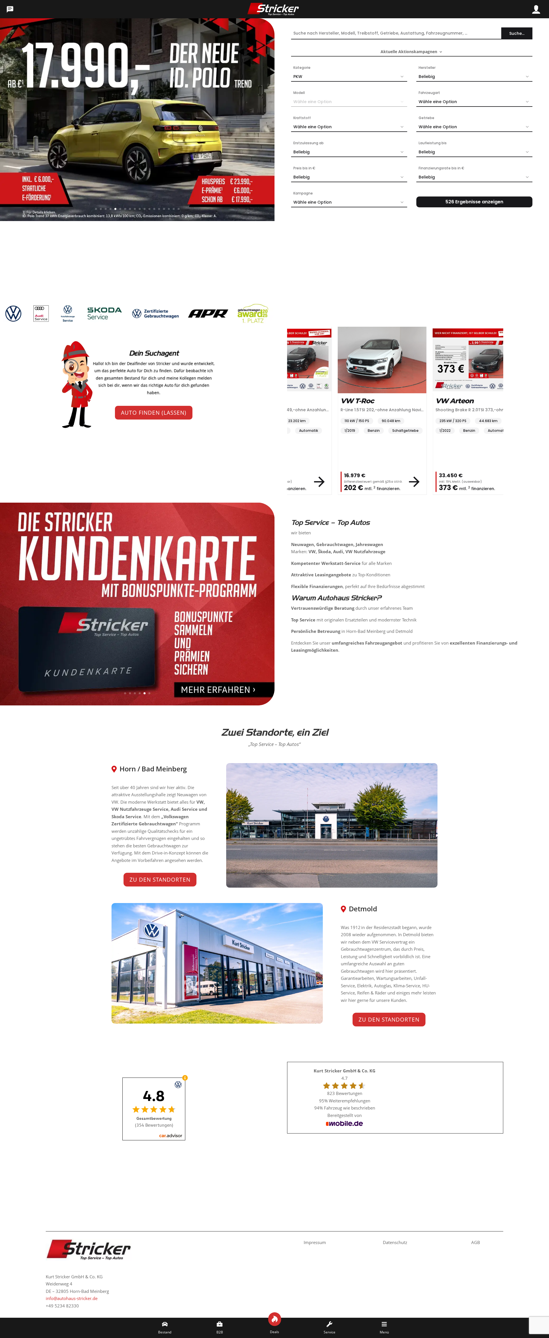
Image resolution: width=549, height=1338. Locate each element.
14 (159, 209)
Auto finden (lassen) (153, 412)
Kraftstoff (302, 117)
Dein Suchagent (153, 353)
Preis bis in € (304, 168)
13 (154, 209)
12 (149, 209)
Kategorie (302, 67)
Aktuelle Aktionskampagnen (409, 52)
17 (174, 209)
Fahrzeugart (429, 92)
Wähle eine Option (438, 102)
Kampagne (303, 193)
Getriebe (426, 117)
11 (145, 209)
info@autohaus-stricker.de (72, 1298)
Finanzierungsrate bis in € (441, 168)
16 (169, 209)
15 (164, 209)
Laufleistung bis (433, 143)
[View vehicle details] (319, 482)
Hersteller (427, 67)
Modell (299, 92)
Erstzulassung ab (308, 143)
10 (140, 209)
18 (179, 209)
